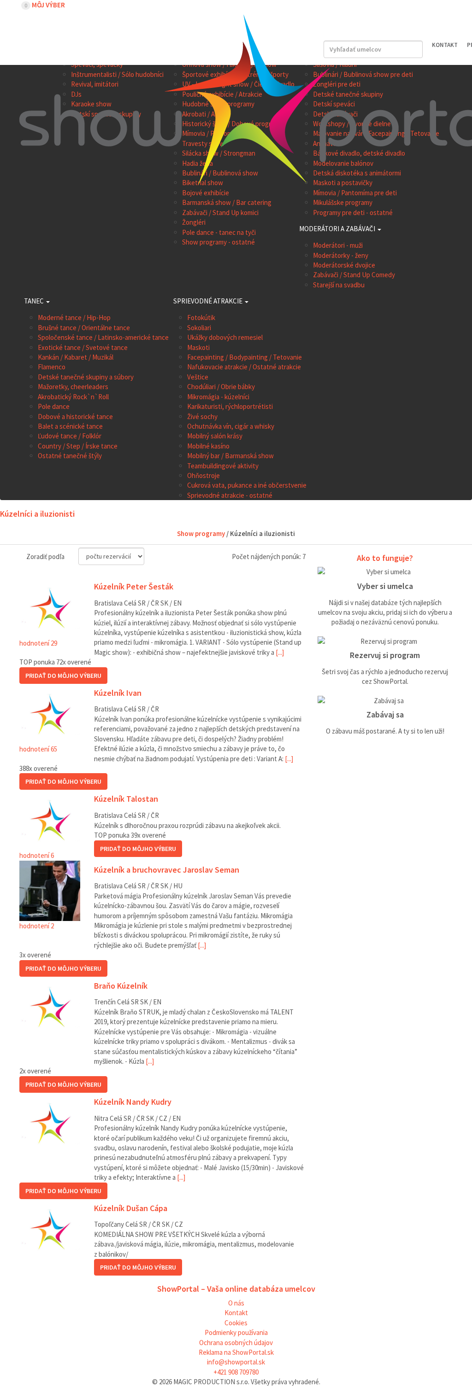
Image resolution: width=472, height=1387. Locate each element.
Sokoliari (199, 327)
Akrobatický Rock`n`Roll (73, 396)
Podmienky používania (236, 1332)
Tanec (34, 301)
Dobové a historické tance (75, 416)
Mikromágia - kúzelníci (218, 396)
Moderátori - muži (338, 245)
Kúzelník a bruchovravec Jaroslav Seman (166, 870)
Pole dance (54, 406)
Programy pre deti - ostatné (353, 212)
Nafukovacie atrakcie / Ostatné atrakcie (244, 366)
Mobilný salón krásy (214, 435)
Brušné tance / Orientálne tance (84, 327)
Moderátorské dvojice (344, 265)
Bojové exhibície (205, 192)
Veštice (197, 377)
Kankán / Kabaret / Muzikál (75, 357)
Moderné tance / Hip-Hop (74, 317)
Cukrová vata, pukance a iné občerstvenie (247, 485)
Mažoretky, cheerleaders (73, 386)
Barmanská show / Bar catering (226, 202)
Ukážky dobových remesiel (225, 337)
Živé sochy (202, 416)
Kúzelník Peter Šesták (133, 587)
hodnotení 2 (36, 925)
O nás (236, 1303)
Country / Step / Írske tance (78, 446)
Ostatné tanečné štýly (70, 455)
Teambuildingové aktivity (223, 465)
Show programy (201, 533)
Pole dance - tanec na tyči (219, 232)
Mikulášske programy (342, 202)
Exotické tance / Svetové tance (83, 347)
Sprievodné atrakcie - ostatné (229, 495)
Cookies (236, 1322)
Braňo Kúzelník (121, 986)
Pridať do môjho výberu (63, 675)
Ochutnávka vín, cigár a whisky (230, 426)
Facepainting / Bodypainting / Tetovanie (244, 357)
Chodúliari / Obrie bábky (221, 386)
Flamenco (51, 366)
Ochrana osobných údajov (236, 1342)
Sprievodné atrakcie (208, 301)
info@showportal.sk (236, 1362)
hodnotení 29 (38, 643)
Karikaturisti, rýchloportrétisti (230, 406)
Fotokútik (201, 317)
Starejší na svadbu (339, 284)
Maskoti (198, 347)
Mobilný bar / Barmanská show (230, 455)
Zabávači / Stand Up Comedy (354, 274)
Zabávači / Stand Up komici (220, 212)
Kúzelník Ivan (118, 693)
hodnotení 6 (36, 855)
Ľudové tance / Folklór (69, 435)
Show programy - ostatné (218, 242)
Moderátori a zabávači (338, 228)
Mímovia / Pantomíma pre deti (355, 192)
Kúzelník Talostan (126, 799)
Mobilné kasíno (208, 446)
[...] (280, 652)
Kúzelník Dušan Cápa (130, 1208)
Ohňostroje (203, 475)
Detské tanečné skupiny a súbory (86, 377)
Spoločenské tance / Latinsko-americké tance (103, 337)
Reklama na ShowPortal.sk (236, 1352)
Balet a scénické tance (70, 426)
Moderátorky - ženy (340, 255)
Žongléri (194, 222)
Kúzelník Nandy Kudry (132, 1102)
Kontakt (236, 1312)
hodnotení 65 (38, 749)
